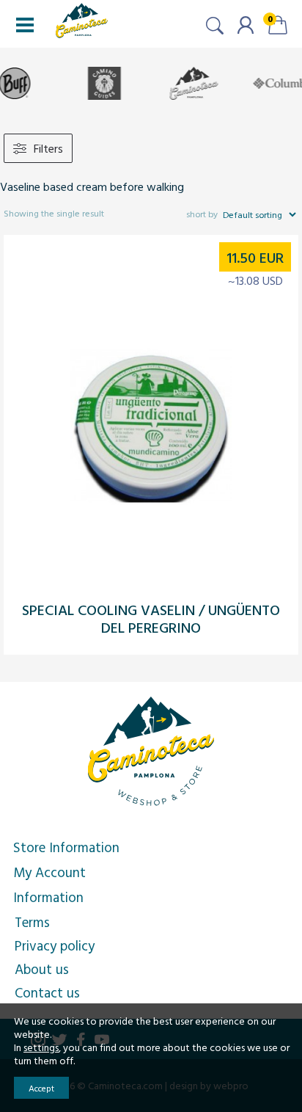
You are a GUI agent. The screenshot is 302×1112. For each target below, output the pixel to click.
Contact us (47, 992)
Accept (41, 1087)
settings (41, 1047)
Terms (32, 922)
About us (42, 969)
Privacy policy (55, 945)
